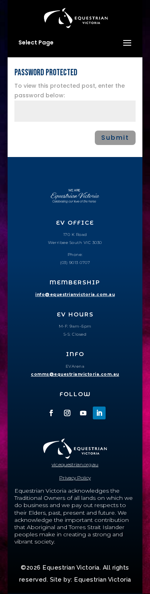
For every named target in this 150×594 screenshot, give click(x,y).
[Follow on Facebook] (51, 413)
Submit (115, 137)
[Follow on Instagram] (67, 413)
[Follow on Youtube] (83, 413)
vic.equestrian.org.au (75, 464)
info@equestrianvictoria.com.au (75, 294)
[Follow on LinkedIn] (99, 413)
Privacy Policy (75, 478)
